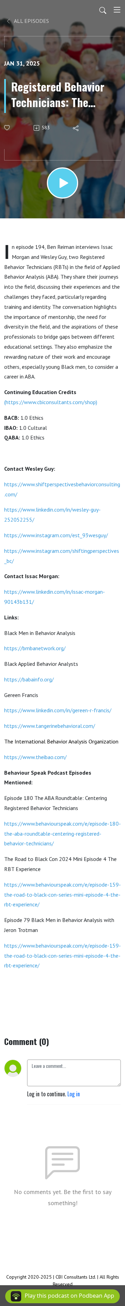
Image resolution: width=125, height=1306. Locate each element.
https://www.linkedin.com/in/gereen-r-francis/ (57, 710)
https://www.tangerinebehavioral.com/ (49, 725)
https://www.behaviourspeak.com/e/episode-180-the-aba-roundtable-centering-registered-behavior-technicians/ (62, 833)
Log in (73, 1094)
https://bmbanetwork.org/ (35, 648)
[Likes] (7, 127)
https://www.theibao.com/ (35, 757)
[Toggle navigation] (117, 9)
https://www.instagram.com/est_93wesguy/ (56, 535)
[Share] (76, 128)
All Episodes (31, 20)
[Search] (103, 10)
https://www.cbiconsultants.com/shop (51, 402)
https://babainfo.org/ (29, 679)
